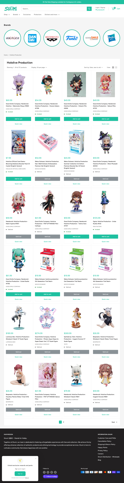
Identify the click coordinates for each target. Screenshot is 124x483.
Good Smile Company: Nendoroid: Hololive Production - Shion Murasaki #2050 (105, 164)
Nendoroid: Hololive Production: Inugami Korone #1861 (103, 396)
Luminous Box (10, 342)
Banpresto (96, 342)
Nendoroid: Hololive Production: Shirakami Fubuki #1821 (74, 396)
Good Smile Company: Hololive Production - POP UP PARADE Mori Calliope (46, 224)
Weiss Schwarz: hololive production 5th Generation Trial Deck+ (46, 280)
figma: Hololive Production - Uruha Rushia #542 (104, 223)
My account (100, 10)
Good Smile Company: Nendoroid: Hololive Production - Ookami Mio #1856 (75, 106)
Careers (100, 454)
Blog (99, 460)
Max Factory (97, 226)
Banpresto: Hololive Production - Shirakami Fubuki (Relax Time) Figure (105, 338)
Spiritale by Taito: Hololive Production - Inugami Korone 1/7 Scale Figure (74, 339)
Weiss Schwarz (40, 169)
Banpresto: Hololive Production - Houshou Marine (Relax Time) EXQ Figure (17, 397)
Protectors (37, 14)
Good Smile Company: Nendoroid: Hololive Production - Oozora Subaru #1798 (47, 106)
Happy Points (102, 447)
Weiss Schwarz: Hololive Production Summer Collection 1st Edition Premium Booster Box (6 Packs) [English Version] (76, 165)
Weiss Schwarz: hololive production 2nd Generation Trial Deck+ (75, 280)
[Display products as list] (116, 67)
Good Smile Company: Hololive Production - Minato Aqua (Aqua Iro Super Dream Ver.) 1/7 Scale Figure (47, 339)
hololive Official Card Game (16, 169)
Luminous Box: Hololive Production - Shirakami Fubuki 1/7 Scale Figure (18, 338)
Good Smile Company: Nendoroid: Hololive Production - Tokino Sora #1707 (75, 224)
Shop (6, 14)
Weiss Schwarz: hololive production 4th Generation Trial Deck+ (104, 280)
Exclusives (27, 14)
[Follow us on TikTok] (55, 472)
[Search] (89, 9)
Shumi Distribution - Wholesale (108, 457)
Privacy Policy (103, 450)
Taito (65, 344)
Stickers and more (51, 14)
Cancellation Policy (104, 441)
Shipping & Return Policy (106, 444)
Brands (15, 14)
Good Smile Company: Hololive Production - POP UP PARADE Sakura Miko (47, 397)
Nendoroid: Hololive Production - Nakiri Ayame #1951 (17, 223)
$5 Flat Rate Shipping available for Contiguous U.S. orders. (62, 2)
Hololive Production (16, 55)
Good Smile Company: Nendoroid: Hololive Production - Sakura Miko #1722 (104, 106)
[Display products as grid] (113, 67)
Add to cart (18, 119)
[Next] (120, 37)
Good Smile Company (13, 109)
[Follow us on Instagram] (51, 472)
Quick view (18, 124)
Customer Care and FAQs (107, 438)
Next (113, 422)
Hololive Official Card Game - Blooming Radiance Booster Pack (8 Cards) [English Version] (18, 164)
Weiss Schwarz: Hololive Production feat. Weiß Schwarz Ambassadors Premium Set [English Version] (47, 164)
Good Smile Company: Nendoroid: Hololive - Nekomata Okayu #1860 (17, 105)
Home (6, 55)
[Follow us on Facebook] (44, 472)
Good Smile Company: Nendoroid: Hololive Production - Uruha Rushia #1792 (17, 281)
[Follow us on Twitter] (48, 472)
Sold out (47, 179)
